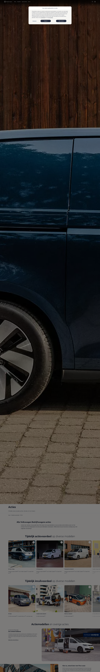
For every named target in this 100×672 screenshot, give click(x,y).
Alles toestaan (61, 20)
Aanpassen (34, 20)
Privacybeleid (50, 17)
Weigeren (45, 20)
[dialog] (50, 336)
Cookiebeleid (43, 17)
